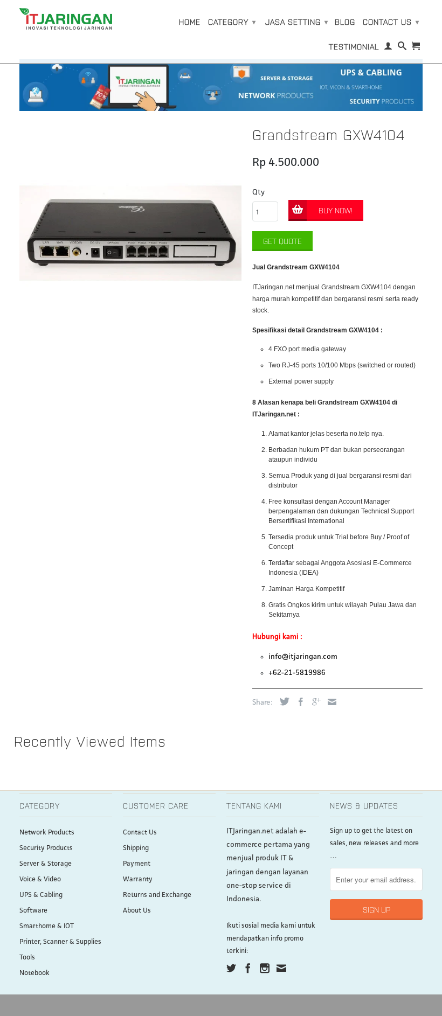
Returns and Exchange (157, 895)
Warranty (138, 879)
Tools (27, 957)
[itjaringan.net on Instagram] (265, 968)
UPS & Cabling (41, 895)
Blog (345, 21)
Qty (258, 192)
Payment (136, 863)
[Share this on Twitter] (281, 701)
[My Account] (388, 47)
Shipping (136, 848)
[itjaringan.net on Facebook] (248, 968)
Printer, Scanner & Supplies (60, 941)
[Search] (402, 47)
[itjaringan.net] (65, 19)
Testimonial (354, 46)
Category (232, 21)
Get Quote (282, 241)
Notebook (34, 973)
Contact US (391, 21)
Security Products (46, 848)
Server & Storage (45, 863)
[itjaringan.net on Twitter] (231, 968)
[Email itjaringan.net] (281, 968)
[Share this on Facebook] (298, 702)
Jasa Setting (296, 21)
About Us (137, 910)
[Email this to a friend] (329, 702)
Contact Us (140, 832)
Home (190, 21)
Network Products (46, 832)
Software (33, 910)
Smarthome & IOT (46, 926)
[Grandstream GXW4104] (130, 232)
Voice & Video (40, 879)
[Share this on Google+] (314, 702)
